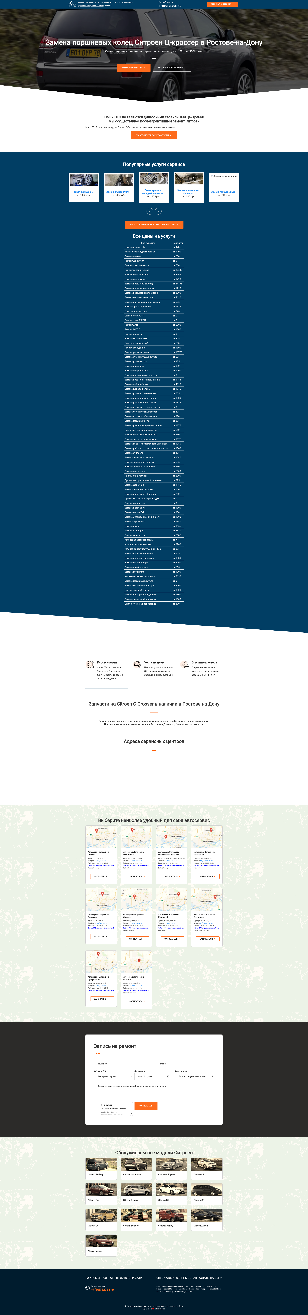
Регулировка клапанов (137, 274)
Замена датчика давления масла (142, 302)
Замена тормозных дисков (139, 457)
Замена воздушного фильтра (140, 494)
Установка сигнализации (138, 544)
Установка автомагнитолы (139, 539)
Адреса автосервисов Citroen (90, 6)
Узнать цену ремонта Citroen (152, 135)
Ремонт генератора (135, 535)
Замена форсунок (134, 484)
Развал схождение (135, 347)
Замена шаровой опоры (138, 388)
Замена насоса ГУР (135, 507)
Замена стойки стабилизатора (141, 356)
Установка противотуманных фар (143, 549)
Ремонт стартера (134, 530)
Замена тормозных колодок (140, 466)
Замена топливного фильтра (140, 489)
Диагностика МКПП (135, 320)
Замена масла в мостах (137, 420)
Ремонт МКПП (132, 329)
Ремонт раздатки (134, 334)
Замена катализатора (136, 562)
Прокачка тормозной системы (141, 430)
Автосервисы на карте (170, 67)
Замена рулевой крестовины (140, 402)
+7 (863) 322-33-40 (169, 5)
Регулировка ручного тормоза (141, 434)
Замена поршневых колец (139, 283)
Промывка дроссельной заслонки (143, 480)
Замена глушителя (134, 571)
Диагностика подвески (137, 265)
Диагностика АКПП (135, 315)
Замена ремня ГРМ (135, 247)
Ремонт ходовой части (137, 590)
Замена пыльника (134, 366)
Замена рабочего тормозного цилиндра (146, 448)
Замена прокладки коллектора (141, 292)
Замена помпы (133, 526)
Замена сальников (135, 279)
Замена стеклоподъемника (139, 558)
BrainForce (160, 1309)
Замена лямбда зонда (188, 191)
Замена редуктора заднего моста (142, 407)
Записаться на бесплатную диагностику (153, 224)
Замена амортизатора (136, 370)
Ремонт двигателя (134, 260)
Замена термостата (135, 521)
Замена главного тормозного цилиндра (146, 443)
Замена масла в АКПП (137, 338)
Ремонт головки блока (137, 270)
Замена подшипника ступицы (140, 398)
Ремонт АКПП (132, 324)
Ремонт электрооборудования (141, 594)
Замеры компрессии (136, 311)
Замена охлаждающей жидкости (142, 517)
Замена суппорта (134, 452)
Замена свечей (133, 256)
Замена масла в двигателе (139, 581)
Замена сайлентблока (136, 384)
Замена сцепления (135, 471)
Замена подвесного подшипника (142, 379)
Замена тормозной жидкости (140, 599)
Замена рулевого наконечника (141, 393)
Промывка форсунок (136, 475)
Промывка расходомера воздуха (142, 498)
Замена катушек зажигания (139, 553)
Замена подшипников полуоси (141, 375)
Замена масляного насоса (139, 297)
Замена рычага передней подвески (143, 425)
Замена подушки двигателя (139, 288)
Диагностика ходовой (136, 343)
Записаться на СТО (221, 4)
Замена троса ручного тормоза (141, 439)
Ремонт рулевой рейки (137, 352)
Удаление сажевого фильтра (140, 576)
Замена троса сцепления (138, 306)
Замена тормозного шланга (139, 462)
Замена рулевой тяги (82, 191)
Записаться (100, 876)
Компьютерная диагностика (140, 251)
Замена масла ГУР (135, 512)
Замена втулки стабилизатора (141, 416)
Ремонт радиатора (135, 503)
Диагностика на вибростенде (140, 603)
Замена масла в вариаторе (139, 585)
